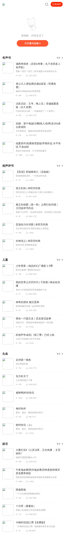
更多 (58, 58)
